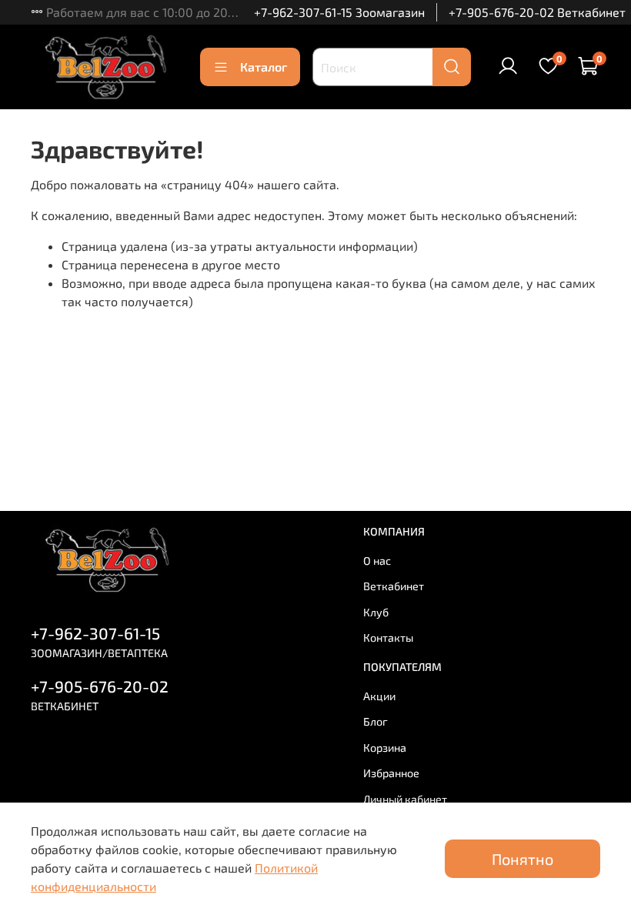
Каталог (263, 66)
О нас (377, 560)
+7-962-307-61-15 (95, 633)
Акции (379, 696)
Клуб (376, 612)
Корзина (384, 747)
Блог (375, 721)
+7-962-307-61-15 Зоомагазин (339, 12)
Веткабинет (393, 586)
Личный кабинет (405, 799)
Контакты (388, 637)
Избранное (391, 772)
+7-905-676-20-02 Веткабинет (537, 12)
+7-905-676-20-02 (100, 686)
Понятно (522, 859)
